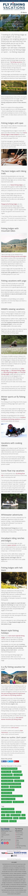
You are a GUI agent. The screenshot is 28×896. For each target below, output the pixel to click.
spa (8, 815)
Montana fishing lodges (18, 370)
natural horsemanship (8, 812)
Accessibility (19, 834)
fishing (16, 818)
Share (4, 761)
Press (17, 842)
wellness (22, 818)
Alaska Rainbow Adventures (9, 768)
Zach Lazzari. (15, 727)
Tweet (11, 761)
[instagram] (5, 843)
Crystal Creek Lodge (7, 780)
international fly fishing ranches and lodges (13, 256)
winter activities (15, 815)
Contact (18, 836)
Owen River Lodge (6, 793)
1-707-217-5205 (6, 840)
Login (17, 844)
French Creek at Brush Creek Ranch (11, 783)
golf (23, 815)
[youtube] (7, 843)
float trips (13, 821)
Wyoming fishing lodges (10, 372)
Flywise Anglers (19, 780)
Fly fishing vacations (16, 62)
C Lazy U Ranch (18, 774)
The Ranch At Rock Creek (8, 799)
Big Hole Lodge (17, 771)
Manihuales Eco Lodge (8, 789)
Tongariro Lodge (6, 802)
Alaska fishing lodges (16, 185)
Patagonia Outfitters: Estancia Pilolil (12, 796)
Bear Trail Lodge (6, 771)
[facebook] (2, 843)
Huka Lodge (5, 786)
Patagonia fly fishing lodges (9, 204)
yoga (3, 815)
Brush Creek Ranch (7, 774)
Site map (18, 847)
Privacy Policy (19, 833)
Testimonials (19, 838)
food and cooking (7, 818)
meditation (5, 821)
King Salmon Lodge (15, 786)
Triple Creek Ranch (18, 802)
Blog (17, 840)
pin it (17, 761)
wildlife (18, 812)
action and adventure (8, 809)
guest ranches (12, 545)
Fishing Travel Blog (21, 845)
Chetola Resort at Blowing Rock (10, 777)
